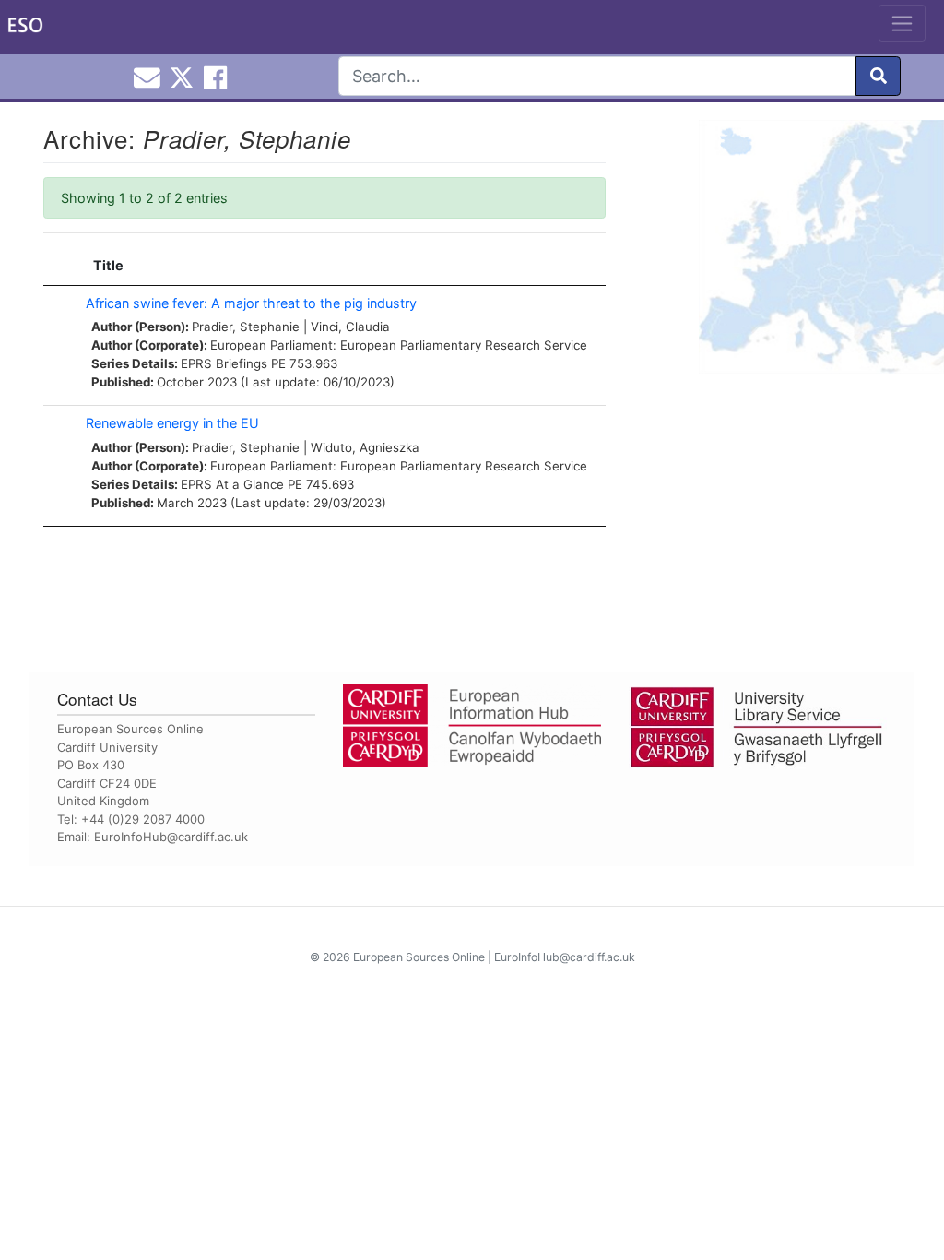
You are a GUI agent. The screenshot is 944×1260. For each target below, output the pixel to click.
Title (108, 265)
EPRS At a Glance (232, 484)
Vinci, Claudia (350, 326)
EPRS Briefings (224, 363)
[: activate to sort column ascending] (60, 266)
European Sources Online (419, 957)
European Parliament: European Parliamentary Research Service (398, 345)
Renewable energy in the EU (172, 423)
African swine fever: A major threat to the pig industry (251, 303)
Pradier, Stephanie (246, 326)
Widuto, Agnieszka (365, 447)
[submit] (878, 76)
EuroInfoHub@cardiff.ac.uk (171, 836)
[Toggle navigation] (902, 23)
